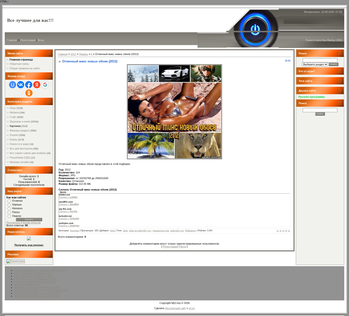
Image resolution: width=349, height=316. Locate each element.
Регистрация (28, 40)
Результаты (13, 222)
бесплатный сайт (175, 308)
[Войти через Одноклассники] (29, 93)
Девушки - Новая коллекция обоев (35, 281)
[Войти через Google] (45, 84)
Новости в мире (19, 144)
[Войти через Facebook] (28, 84)
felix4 (112, 230)
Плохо (16, 212)
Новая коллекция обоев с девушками (36, 295)
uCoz (192, 308)
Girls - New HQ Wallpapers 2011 (33, 273)
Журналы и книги (20, 121)
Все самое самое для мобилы (28, 153)
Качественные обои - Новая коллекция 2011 (40, 290)
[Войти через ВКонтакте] (20, 84)
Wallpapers (190, 230)
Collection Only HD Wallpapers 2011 (35, 278)
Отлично (17, 200)
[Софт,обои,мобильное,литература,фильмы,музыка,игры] (29, 239)
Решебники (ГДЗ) (20, 157)
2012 (73, 54)
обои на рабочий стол (140, 230)
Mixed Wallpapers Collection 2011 (33, 275)
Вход (41, 40)
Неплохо (17, 208)
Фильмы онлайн (19, 162)
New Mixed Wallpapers (27, 284)
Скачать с (68, 197)
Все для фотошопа (21, 148)
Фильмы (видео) (19, 130)
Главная (12, 40)
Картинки (15, 126)
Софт (13, 117)
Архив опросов (32, 222)
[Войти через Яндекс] (36, 84)
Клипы (13, 139)
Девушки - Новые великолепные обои (37, 287)
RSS (339, 40)
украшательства (160, 230)
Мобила (14, 112)
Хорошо (17, 204)
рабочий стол (177, 230)
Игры (13, 108)
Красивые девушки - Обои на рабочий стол (40, 270)
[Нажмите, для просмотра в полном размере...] (174, 158)
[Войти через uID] (12, 84)
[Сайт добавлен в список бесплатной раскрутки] (15, 260)
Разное (14, 135)
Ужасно (16, 215)
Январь (83, 54)
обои (125, 230)
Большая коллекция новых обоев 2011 (37, 293)
